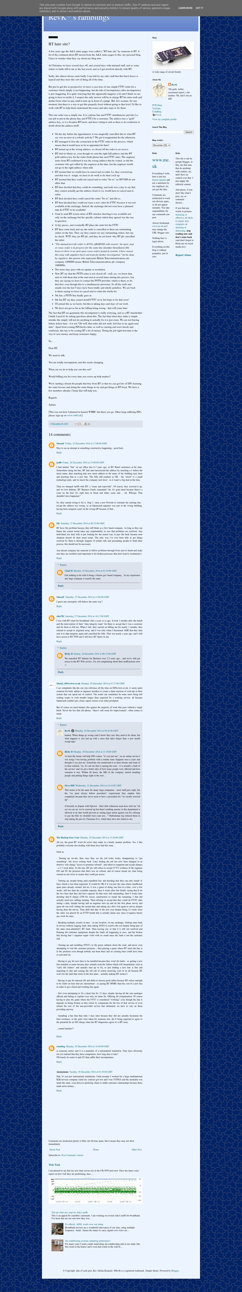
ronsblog (60, 1046)
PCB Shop (157, 105)
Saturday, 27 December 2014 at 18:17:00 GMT (87, 616)
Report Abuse (183, 255)
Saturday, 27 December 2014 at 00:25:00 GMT (83, 523)
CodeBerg (156, 111)
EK (58, 523)
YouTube (156, 108)
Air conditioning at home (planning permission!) (87, 1240)
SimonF (60, 443)
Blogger (175, 1270)
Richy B (69, 653)
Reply (59, 452)
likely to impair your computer (184, 221)
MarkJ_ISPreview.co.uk (68, 683)
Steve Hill (69, 785)
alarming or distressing (180, 229)
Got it (199, 8)
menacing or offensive (181, 216)
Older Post (137, 1149)
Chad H (69, 570)
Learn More (185, 8)
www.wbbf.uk (74, 415)
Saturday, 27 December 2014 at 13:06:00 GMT (87, 597)
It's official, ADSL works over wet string (84, 1224)
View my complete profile (164, 119)
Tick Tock (54, 1165)
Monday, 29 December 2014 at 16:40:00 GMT (87, 1046)
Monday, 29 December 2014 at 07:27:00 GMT (103, 683)
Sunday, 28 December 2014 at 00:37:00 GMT (95, 653)
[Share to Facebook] (85, 424)
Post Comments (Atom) (72, 1155)
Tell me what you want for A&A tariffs (70, 1212)
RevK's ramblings (79, 16)
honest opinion (159, 179)
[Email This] (76, 424)
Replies (63, 564)
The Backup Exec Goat (67, 837)
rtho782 (60, 616)
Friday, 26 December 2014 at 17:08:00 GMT (86, 443)
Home (96, 1149)
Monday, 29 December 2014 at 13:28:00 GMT (102, 837)
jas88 (59, 462)
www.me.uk (157, 226)
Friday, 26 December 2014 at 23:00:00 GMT (83, 462)
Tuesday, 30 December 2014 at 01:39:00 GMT (91, 1071)
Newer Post (54, 1149)
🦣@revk (156, 114)
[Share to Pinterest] (89, 424)
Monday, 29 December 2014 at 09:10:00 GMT (97, 730)
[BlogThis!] (79, 424)
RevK (67, 730)
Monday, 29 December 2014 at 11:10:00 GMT (95, 751)
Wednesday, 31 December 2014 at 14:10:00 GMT (98, 785)
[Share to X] (82, 424)
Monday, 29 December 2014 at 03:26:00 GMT (95, 570)
